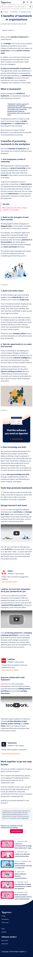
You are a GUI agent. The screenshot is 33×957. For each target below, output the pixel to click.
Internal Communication (15, 12)
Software (3, 932)
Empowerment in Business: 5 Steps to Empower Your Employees (15, 209)
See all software (16, 831)
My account (4, 940)
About (3, 929)
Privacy (3, 916)
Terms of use (4, 922)
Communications (6, 12)
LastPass (4, 596)
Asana (3, 509)
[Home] (1, 11)
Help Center (4, 944)
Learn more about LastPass (10, 670)
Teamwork (4, 684)
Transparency (5, 919)
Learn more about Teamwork (10, 753)
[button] (16, 533)
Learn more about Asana (9, 581)
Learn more (25, 818)
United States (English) (17, 952)
